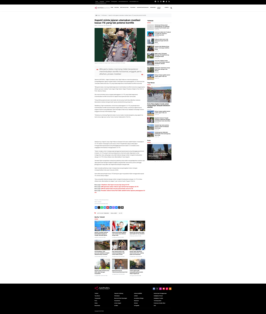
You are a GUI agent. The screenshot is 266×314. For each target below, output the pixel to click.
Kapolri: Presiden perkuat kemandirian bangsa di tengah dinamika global (101, 234)
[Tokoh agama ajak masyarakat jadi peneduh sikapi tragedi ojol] (137, 264)
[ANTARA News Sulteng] (102, 7)
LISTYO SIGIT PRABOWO (103, 213)
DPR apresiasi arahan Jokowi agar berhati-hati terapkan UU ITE (119, 186)
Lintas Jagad (159, 8)
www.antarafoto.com (133, 1)
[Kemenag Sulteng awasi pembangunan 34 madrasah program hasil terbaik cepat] (150, 27)
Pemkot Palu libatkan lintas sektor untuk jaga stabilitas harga (162, 48)
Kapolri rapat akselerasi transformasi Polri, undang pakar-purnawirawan (137, 253)
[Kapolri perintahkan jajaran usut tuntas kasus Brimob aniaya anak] (120, 225)
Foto (149, 140)
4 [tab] (161, 161)
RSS (155, 305)
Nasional (136, 300)
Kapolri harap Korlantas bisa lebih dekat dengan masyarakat (102, 272)
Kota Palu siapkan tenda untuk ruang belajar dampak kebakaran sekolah (162, 62)
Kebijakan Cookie (158, 298)
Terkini (96, 1)
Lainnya (166, 7)
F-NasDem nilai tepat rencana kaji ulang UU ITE (115, 184)
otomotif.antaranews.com (100, 3)
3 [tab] (159, 161)
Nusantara (97, 305)
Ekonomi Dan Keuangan (142, 7)
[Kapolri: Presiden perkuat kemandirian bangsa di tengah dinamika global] (102, 225)
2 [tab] (157, 161)
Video (96, 303)
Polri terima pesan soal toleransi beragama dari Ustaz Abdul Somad (118, 253)
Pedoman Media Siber (159, 303)
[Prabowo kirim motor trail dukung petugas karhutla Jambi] (150, 41)
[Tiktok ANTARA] (166, 1)
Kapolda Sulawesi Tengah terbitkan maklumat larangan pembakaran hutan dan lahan (162, 119)
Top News (108, 1)
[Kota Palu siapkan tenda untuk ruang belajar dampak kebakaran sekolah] (150, 62)
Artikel (116, 305)
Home (98, 15)
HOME (112, 7)
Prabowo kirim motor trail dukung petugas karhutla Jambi (161, 41)
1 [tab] (155, 161)
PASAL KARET (114, 213)
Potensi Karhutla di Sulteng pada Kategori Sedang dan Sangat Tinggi (158, 155)
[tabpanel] (159, 152)
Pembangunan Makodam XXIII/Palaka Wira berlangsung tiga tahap (162, 134)
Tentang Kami (114, 1)
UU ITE (120, 213)
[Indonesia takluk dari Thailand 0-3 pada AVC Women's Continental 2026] (150, 34)
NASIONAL (116, 7)
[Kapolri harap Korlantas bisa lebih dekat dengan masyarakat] (102, 264)
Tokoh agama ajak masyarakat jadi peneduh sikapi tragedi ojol (136, 272)
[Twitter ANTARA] (158, 1)
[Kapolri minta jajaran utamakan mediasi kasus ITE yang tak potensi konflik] (159, 94)
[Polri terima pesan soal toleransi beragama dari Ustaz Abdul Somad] (120, 245)
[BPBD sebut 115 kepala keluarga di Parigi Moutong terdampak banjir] (150, 55)
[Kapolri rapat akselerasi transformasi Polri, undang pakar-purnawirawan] (137, 245)
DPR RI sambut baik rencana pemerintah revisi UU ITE (117, 188)
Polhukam (132, 7)
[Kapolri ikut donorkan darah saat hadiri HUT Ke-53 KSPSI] (137, 225)
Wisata (136, 303)
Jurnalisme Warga (138, 298)
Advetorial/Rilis (138, 293)
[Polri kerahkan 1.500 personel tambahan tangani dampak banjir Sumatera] (102, 245)
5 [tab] (163, 161)
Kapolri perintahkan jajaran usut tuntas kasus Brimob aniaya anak (119, 234)
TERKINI (150, 21)
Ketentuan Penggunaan (160, 293)
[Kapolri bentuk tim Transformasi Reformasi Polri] (120, 264)
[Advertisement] (120, 129)
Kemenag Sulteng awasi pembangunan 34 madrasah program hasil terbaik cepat (162, 26)
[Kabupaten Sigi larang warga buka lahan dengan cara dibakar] (150, 69)
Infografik (136, 305)
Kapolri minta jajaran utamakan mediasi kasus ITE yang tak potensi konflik (127, 15)
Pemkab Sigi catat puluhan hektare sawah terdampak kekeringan (162, 126)
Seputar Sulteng (124, 7)
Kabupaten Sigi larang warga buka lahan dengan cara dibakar (162, 69)
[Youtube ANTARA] (163, 1)
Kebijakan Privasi (158, 295)
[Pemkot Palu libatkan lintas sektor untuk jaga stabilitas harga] (150, 48)
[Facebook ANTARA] (155, 1)
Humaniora (153, 7)
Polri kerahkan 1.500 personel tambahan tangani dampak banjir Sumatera (102, 253)
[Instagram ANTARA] (160, 1)
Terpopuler (102, 1)
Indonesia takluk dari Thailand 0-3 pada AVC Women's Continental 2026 (163, 34)
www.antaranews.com (123, 1)
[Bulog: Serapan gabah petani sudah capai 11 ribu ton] (150, 77)
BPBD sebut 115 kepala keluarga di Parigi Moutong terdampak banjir (162, 55)
